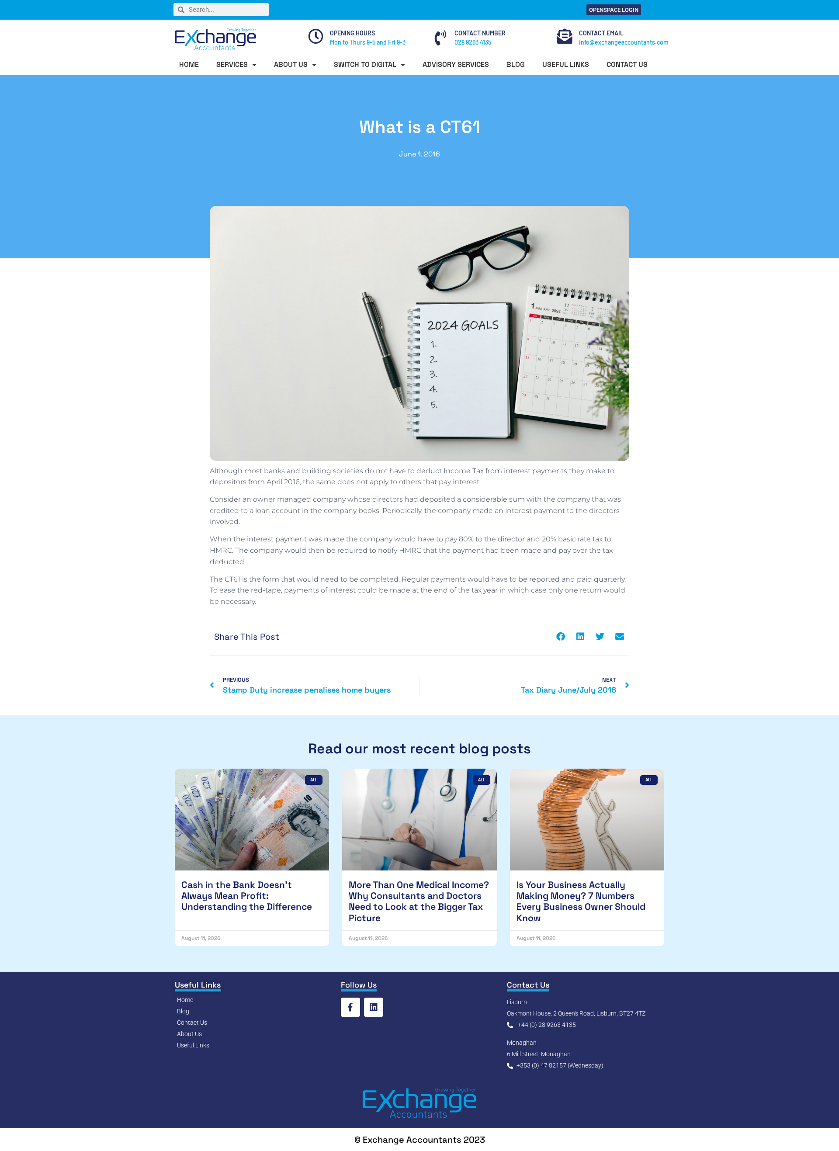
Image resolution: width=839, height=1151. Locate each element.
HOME (189, 64)
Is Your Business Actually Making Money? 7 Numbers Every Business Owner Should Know (581, 901)
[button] (560, 637)
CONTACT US (627, 64)
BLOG (515, 64)
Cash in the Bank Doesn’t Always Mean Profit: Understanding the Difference (246, 895)
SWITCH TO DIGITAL (365, 64)
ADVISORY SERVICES (456, 64)
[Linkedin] (373, 1007)
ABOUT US (291, 64)
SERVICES (232, 64)
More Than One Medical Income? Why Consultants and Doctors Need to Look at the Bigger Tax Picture (419, 901)
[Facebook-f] (350, 1007)
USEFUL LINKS (565, 64)
